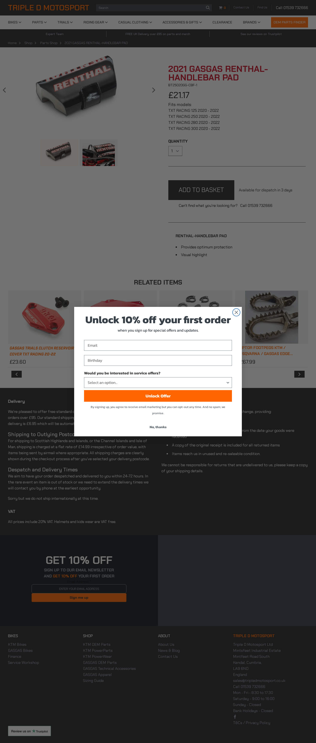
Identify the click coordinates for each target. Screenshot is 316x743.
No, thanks (158, 426)
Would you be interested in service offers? (122, 373)
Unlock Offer (158, 396)
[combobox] (157, 382)
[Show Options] (228, 382)
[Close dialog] (236, 312)
